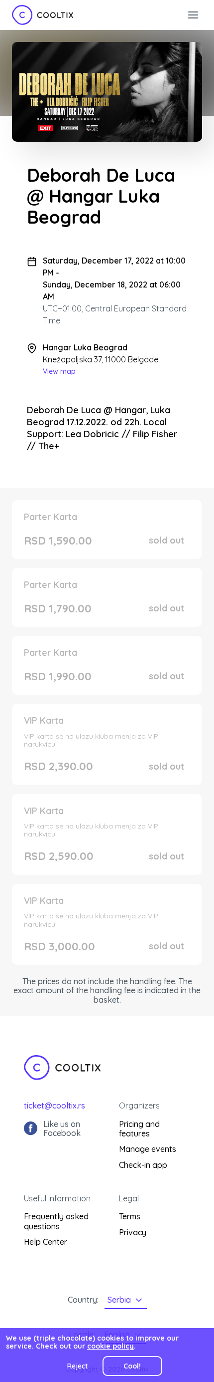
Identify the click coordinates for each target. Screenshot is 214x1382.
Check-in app (143, 1165)
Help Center (45, 1242)
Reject (77, 1366)
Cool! (132, 1366)
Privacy (132, 1232)
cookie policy (110, 1346)
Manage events (147, 1149)
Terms (129, 1216)
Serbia (119, 1300)
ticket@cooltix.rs (54, 1105)
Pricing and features (139, 1128)
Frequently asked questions (56, 1221)
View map (59, 371)
